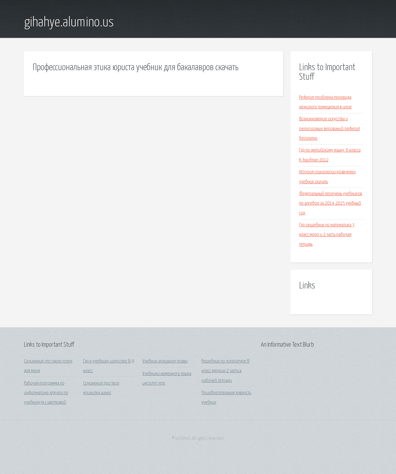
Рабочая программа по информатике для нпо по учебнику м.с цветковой (46, 393)
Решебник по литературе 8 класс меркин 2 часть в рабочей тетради (225, 371)
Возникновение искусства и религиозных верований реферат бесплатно (329, 129)
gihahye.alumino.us (69, 22)
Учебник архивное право (165, 361)
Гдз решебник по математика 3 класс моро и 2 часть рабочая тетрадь (327, 235)
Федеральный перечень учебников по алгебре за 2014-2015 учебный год (330, 203)
